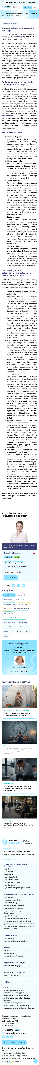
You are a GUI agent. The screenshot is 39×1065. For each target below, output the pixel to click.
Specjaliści (12, 851)
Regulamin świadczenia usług (11, 1058)
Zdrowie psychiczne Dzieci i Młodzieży (15, 617)
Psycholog (7, 869)
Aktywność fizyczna (9, 622)
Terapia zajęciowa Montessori (14, 908)
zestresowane (7, 116)
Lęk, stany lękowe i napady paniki (14, 993)
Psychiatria (19, 599)
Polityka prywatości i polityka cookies (13, 1053)
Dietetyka (6, 608)
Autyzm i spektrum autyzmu (12, 985)
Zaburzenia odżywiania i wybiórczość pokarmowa (19, 1008)
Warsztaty (6, 854)
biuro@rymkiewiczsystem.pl (27, 2)
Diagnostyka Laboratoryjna (21, 608)
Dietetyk (7, 951)
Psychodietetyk (9, 938)
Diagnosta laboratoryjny (12, 966)
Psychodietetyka (23, 604)
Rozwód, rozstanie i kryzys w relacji (15, 1003)
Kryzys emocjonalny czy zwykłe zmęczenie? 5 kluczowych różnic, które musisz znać (18, 826)
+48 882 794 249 (11, 2)
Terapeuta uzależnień (11, 877)
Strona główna (7, 13)
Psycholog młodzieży (11, 897)
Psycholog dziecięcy (10, 916)
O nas (4, 851)
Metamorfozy (24, 627)
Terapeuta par (8, 874)
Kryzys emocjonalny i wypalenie (13, 990)
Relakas (6, 636)
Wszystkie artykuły (9, 595)
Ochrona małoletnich (28, 1058)
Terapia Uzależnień (9, 604)
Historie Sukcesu (8, 631)
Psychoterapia (19, 13)
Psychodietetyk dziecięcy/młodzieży (16, 918)
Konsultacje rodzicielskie (12, 900)
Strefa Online (23, 622)
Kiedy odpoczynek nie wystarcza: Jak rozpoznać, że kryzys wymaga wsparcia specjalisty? (18, 751)
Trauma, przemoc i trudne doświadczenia (16, 1005)
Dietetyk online (9, 953)
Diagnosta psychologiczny (12, 975)
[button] (27, 7)
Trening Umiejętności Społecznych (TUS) (17, 921)
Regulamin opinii (22, 1056)
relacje (28, 222)
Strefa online (21, 854)
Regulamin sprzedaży (8, 1056)
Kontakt (31, 854)
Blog (13, 854)
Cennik (20, 851)
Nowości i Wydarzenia (10, 627)
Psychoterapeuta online (12, 882)
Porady (28, 631)
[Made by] (15, 1062)
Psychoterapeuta (9, 871)
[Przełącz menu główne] (35, 7)
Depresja (6, 987)
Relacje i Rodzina (8, 613)
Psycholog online (9, 885)
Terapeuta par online (11, 880)
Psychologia (21, 595)
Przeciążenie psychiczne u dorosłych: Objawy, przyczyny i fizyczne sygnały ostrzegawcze (18, 788)
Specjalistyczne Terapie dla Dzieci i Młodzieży (19, 924)
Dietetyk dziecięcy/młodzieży (14, 905)
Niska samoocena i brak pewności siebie (16, 995)
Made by (5, 1062)
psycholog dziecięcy (15, 37)
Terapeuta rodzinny (10, 903)
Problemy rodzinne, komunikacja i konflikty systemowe (17, 999)
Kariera (27, 851)
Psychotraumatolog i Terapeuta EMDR (17, 888)
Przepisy (19, 631)
